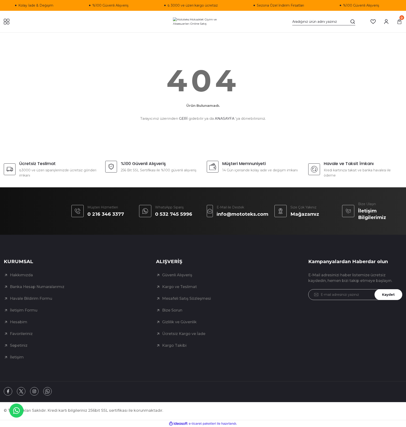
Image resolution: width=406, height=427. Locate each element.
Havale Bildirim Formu (31, 298)
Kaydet (388, 294)
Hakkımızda (21, 275)
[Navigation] (6, 21)
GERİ (183, 118)
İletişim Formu (23, 310)
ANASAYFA (224, 118)
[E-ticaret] (202, 424)
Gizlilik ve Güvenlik (179, 322)
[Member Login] (386, 21)
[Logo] (203, 21)
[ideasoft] (178, 423)
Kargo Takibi (174, 345)
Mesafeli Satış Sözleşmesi (186, 298)
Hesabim (18, 322)
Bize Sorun (172, 310)
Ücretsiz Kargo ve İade (183, 333)
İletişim (17, 357)
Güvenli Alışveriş (177, 275)
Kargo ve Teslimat (179, 287)
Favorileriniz (21, 333)
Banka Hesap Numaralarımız (37, 287)
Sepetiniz (18, 345)
